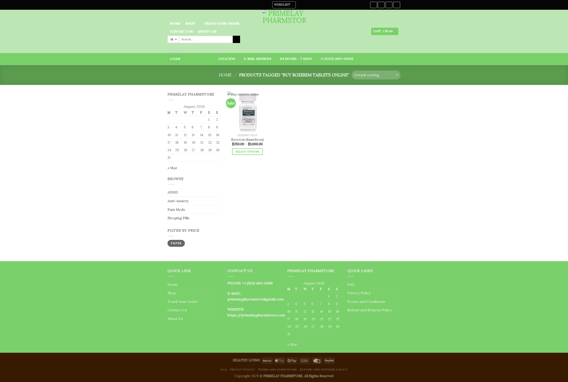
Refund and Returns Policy (369, 310)
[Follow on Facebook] (373, 5)
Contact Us (181, 31)
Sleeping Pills (178, 218)
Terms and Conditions (366, 301)
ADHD (173, 192)
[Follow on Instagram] (381, 5)
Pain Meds (176, 209)
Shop (190, 23)
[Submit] (236, 39)
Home (175, 23)
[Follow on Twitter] (388, 5)
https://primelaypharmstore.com (256, 315)
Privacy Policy (359, 293)
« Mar (172, 168)
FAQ (350, 284)
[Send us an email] (396, 5)
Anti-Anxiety (178, 201)
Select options (247, 151)
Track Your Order (221, 23)
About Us (207, 31)
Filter (176, 243)
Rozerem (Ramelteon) (247, 140)
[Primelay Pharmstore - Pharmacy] (284, 31)
